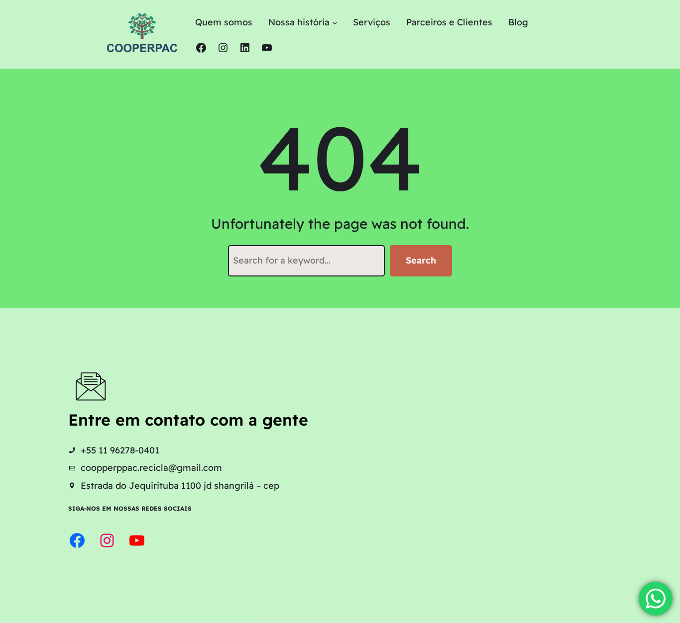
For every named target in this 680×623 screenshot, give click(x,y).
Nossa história (299, 22)
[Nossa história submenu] (335, 22)
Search (421, 260)
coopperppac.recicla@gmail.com (151, 467)
